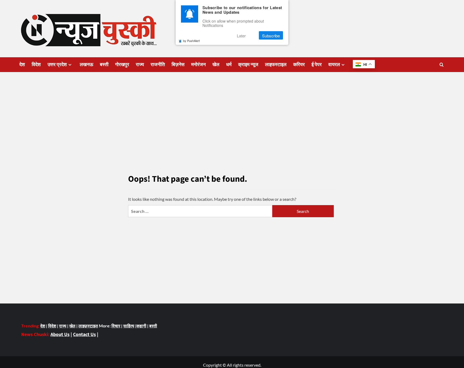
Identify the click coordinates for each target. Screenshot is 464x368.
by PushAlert (191, 41)
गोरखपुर (122, 64)
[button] (441, 64)
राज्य (140, 64)
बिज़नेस (178, 64)
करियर (299, 64)
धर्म (228, 64)
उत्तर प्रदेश (57, 64)
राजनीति (158, 64)
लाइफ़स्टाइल (88, 325)
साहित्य (128, 325)
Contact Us (84, 334)
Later (241, 35)
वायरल (334, 64)
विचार (115, 325)
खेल (215, 64)
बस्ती (104, 64)
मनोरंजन (198, 64)
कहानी (141, 325)
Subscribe (271, 35)
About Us (60, 334)
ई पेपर (316, 64)
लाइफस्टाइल (276, 64)
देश (22, 64)
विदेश (36, 64)
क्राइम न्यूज (248, 64)
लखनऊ (86, 64)
